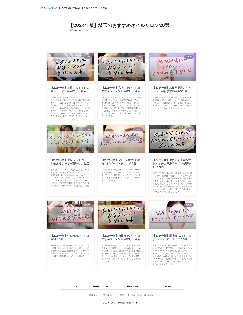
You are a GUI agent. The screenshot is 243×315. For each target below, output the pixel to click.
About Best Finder (100, 286)
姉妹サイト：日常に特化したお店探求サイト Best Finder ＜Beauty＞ (121, 295)
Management (132, 286)
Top (76, 286)
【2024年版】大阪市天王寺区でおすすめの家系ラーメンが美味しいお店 (172, 163)
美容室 (52, 7)
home (43, 7)
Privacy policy (168, 286)
